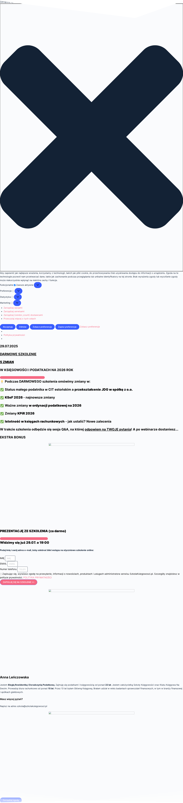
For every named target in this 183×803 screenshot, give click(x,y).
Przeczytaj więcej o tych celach (20, 318)
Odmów (22, 327)
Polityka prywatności (14, 335)
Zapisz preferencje (67, 327)
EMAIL (4, 563)
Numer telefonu (8, 569)
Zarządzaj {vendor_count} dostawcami (23, 315)
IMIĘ (2, 558)
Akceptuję (8, 327)
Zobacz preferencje (42, 327)
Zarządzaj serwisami (14, 311)
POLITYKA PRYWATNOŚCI (37, 577)
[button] (91, 137)
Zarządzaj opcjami (13, 307)
